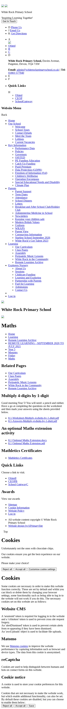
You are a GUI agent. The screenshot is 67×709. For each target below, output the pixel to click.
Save (31, 706)
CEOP (18, 98)
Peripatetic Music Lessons (29, 256)
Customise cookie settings (42, 569)
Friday (11, 355)
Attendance (21, 197)
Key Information (17, 145)
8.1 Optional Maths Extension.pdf (26, 443)
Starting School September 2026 (32, 237)
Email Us (15, 30)
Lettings (19, 139)
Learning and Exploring (28, 277)
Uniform (19, 225)
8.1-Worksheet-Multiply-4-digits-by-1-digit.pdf (33, 418)
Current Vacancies (25, 142)
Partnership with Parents (28, 280)
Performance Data (25, 148)
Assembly (20, 253)
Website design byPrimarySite (25, 525)
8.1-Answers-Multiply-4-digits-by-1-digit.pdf (32, 421)
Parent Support (23, 191)
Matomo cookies (19, 646)
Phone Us (16, 27)
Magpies (13, 352)
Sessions (19, 271)
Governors (21, 154)
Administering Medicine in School (33, 213)
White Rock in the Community (31, 259)
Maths (11, 358)
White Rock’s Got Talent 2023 (31, 240)
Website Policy (16, 510)
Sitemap (12, 504)
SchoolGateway (23, 101)
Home (11, 120)
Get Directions (19, 33)
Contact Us (21, 290)
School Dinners (23, 200)
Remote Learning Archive (29, 262)
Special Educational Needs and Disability (37, 182)
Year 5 (11, 349)
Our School (14, 123)
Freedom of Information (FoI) (31, 172)
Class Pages (21, 249)
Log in (11, 296)
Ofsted (18, 95)
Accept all (20, 569)
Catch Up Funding (25, 163)
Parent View (22, 231)
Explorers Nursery (18, 265)
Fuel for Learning (24, 283)
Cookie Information (19, 507)
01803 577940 (16, 72)
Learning (13, 243)
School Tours (22, 129)
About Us (20, 268)
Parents (12, 188)
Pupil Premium (23, 166)
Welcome (20, 126)
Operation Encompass (27, 179)
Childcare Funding (25, 274)
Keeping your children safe (29, 219)
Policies (19, 151)
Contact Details (23, 132)
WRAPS (20, 228)
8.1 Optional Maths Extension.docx (27, 440)
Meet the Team (23, 136)
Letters (19, 203)
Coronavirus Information (28, 234)
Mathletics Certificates (20, 457)
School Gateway (18, 484)
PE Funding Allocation (27, 160)
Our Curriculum (23, 246)
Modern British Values (27, 222)
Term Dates (21, 194)
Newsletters (21, 216)
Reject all (7, 569)
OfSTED (20, 157)
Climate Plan (22, 185)
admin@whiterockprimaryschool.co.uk (38, 69)
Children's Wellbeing (26, 176)
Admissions (21, 286)
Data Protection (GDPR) (28, 169)
